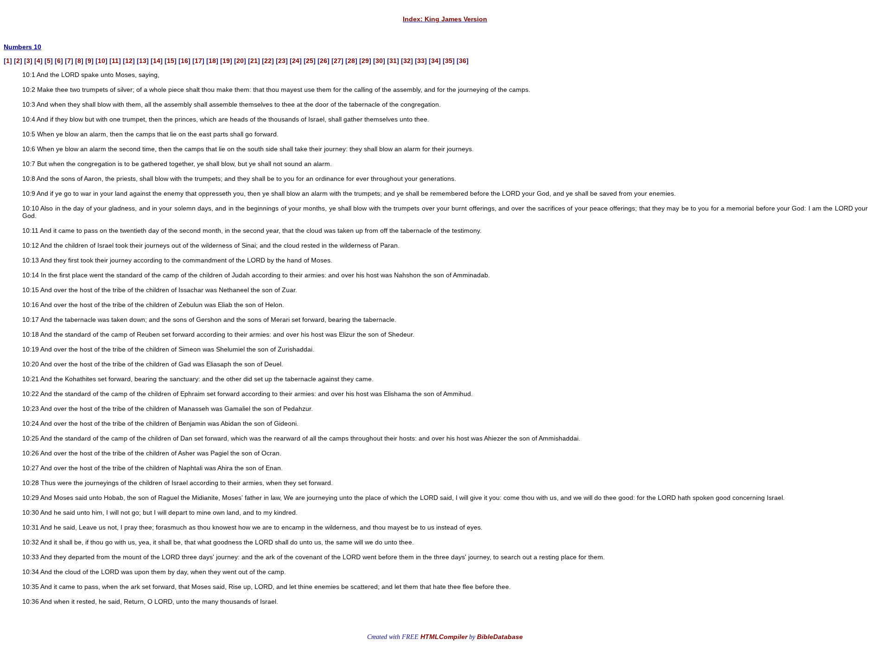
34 (435, 60)
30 (379, 60)
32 (407, 60)
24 (295, 60)
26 (323, 60)
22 (268, 60)
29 (365, 60)
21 (254, 60)
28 (351, 60)
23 (282, 60)
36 (462, 60)
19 (226, 60)
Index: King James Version (445, 19)
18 (212, 60)
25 (309, 60)
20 (240, 60)
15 (170, 60)
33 (421, 60)
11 (115, 60)
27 (337, 60)
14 (156, 60)
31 (393, 60)
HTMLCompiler (443, 636)
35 (448, 60)
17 (198, 60)
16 (184, 60)
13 (142, 60)
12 (129, 60)
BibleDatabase (500, 636)
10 (101, 60)
